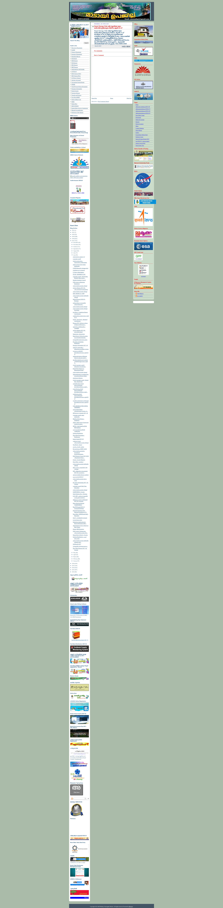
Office (137, 126)
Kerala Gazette (75, 91)
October (75, 246)
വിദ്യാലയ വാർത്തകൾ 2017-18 (143, 106)
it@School (74, 71)
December (75, 242)
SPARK (73, 84)
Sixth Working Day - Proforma (80, 494)
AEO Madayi (140, 293)
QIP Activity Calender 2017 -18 (80, 413)
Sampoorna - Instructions (79, 334)
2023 (73, 230)
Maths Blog (74, 104)
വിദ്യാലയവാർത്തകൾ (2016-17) (143, 109)
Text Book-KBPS (76, 97)
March (75, 556)
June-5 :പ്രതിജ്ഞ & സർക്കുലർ (80, 517)
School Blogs (139, 130)
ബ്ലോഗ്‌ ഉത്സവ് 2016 (140, 143)
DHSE (73, 101)
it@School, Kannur (76, 78)
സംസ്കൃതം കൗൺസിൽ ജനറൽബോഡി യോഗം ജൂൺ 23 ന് (80, 353)
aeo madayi (140, 296)
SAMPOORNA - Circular (78, 492)
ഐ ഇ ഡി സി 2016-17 (78, 477)
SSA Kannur (74, 63)
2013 (73, 569)
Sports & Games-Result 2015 (142, 139)
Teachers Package (76, 93)
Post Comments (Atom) (103, 101)
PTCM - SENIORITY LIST (79, 274)
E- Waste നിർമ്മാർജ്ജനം (78, 272)
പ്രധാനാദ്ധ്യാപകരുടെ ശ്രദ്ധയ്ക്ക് (80, 285)
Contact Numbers (140, 128)
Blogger (131, 906)
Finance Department (76, 52)
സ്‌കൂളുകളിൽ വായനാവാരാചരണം (80, 339)
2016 (73, 563)
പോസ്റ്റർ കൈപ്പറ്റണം (77, 520)
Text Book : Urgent (77, 444)
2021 (73, 232)
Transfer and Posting (76, 95)
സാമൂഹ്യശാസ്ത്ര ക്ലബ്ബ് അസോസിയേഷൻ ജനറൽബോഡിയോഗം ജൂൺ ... (80, 390)
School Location (139, 124)
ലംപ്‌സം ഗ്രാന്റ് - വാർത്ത (78, 447)
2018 (73, 238)
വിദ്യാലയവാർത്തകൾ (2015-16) (143, 111)
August (75, 251)
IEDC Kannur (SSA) (76, 73)
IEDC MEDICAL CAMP (78, 293)
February (75, 558)
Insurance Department (77, 54)
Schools (137, 122)
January (75, 561)
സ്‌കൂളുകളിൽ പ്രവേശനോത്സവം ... (80, 546)
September (76, 248)
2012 (73, 572)
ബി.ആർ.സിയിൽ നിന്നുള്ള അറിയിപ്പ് (81, 474)
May (74, 552)
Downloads (138, 117)
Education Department (77, 48)
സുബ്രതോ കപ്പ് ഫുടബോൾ (79, 270)
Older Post (129, 98)
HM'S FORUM (75, 106)
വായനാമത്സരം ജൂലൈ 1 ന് (79, 256)
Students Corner (139, 137)
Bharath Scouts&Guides (77, 110)
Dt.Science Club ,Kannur (77, 112)
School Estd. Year (140, 145)
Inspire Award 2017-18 (78, 439)
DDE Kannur (75, 60)
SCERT (73, 50)
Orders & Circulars (140, 119)
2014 (73, 567)
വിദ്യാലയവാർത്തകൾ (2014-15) (143, 113)
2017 (73, 240)
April (74, 554)
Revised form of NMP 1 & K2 (80, 449)
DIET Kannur (75, 67)
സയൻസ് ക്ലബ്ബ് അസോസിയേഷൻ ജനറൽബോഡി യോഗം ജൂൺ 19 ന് (81, 402)
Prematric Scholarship (77, 88)
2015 (73, 565)
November (75, 244)
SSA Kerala (74, 58)
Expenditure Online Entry (142, 134)
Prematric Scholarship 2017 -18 (80, 345)
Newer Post (94, 98)
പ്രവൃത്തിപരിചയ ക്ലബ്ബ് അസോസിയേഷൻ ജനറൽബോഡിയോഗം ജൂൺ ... (80, 385)
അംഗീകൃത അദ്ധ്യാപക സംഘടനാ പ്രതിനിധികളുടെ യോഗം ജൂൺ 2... (80, 361)
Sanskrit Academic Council (79, 280)
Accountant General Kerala (78, 82)
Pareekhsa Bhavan (76, 56)
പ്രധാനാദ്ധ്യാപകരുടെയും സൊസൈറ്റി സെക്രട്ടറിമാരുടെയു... (79, 452)
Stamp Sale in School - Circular (80, 535)
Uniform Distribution (78, 433)
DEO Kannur (75, 65)
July (74, 253)
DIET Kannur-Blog (76, 76)
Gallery (137, 132)
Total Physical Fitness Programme (79, 86)
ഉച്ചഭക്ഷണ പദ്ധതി (77, 259)
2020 (73, 234)
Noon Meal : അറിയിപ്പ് (78, 462)
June (74, 255)
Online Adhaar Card (76, 99)
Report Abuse (74, 225)
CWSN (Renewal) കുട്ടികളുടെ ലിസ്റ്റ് (80, 268)
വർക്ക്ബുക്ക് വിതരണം (77, 378)
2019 (73, 236)
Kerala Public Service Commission (80, 108)
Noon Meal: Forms (140, 115)
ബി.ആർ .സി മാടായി (76, 80)
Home (111, 98)
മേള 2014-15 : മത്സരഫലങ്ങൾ (142, 141)
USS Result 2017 (77, 544)
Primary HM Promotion (78, 529)
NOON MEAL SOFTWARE (78, 69)
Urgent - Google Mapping (79, 459)
